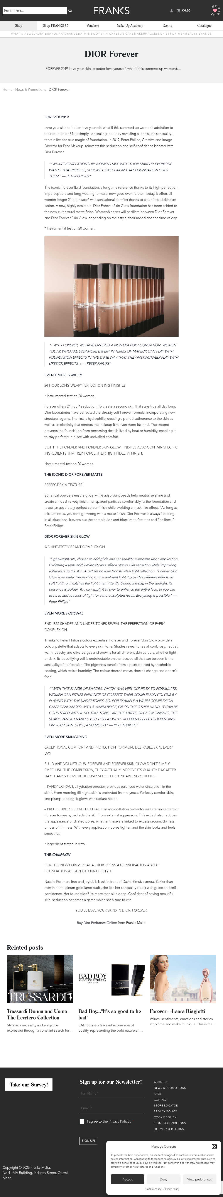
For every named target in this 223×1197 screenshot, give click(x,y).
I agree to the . (110, 1121)
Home (7, 90)
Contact (161, 1100)
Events (167, 26)
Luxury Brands (45, 34)
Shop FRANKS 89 (56, 26)
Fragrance (68, 34)
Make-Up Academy (130, 26)
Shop (18, 26)
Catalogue (204, 26)
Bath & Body (89, 34)
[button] (214, 1146)
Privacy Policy (171, 1189)
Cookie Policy (153, 1189)
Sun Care (126, 34)
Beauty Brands (198, 34)
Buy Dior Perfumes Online (97, 922)
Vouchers (93, 26)
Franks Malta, (40, 1168)
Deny (163, 1179)
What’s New (21, 34)
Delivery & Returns (169, 1129)
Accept (128, 1179)
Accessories (159, 34)
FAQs (158, 1094)
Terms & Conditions (170, 1123)
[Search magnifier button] (70, 10)
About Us (161, 1082)
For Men (177, 34)
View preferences (199, 1179)
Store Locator (166, 1106)
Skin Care (109, 34)
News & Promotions (30, 90)
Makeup (140, 34)
